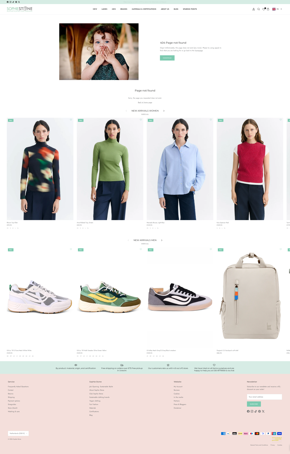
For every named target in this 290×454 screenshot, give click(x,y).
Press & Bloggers (180, 404)
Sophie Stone (17, 439)
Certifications (94, 411)
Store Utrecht (12, 408)
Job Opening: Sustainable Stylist (101, 386)
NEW (95, 9)
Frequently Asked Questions (18, 386)
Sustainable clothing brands (99, 397)
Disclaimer (177, 408)
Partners (177, 401)
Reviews (177, 390)
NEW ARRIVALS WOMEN (145, 110)
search (217, 48)
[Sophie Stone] (19, 9)
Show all (145, 114)
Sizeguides (12, 404)
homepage (199, 50)
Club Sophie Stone (96, 393)
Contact (10, 390)
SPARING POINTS (190, 9)
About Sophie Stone (96, 390)
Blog (91, 415)
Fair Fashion (93, 404)
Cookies (177, 393)
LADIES (104, 9)
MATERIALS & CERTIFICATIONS (144, 9)
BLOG (176, 9)
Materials (92, 408)
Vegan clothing (94, 401)
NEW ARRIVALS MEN (145, 240)
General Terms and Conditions (259, 445)
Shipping (11, 397)
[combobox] (277, 9)
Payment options (14, 401)
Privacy (273, 445)
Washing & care (14, 411)
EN (278, 9)
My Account (178, 386)
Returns (10, 393)
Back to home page (145, 102)
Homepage (167, 58)
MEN (114, 9)
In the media (178, 397)
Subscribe (254, 404)
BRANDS (123, 9)
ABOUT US (165, 9)
